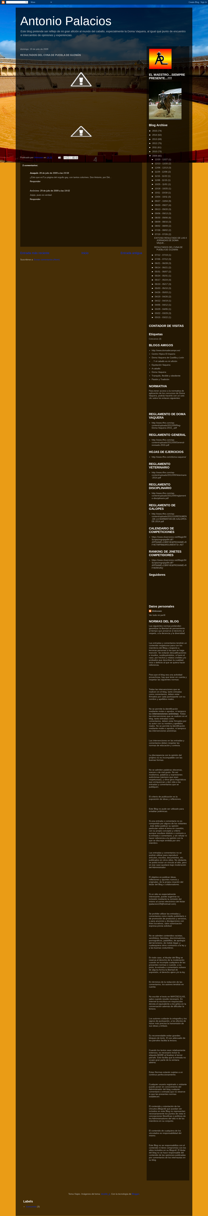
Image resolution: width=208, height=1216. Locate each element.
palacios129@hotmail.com (162, 904)
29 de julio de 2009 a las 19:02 (55, 190)
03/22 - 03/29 (161, 313)
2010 (155, 151)
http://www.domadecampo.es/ (166, 350)
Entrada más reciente (34, 253)
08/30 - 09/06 (161, 217)
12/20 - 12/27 (161, 159)
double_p (105, 1194)
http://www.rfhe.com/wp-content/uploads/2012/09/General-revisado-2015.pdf (168, 442)
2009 (155, 156)
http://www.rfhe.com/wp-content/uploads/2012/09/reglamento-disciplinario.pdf (169, 496)
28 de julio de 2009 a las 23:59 (54, 173)
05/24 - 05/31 (161, 275)
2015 (155, 131)
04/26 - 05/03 (161, 292)
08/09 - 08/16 (161, 222)
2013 (155, 139)
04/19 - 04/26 (161, 296)
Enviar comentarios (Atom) (47, 259)
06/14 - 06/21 (161, 267)
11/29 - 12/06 (161, 172)
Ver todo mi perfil (157, 615)
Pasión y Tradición (160, 379)
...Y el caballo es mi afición (164, 361)
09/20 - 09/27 (161, 205)
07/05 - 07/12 (161, 259)
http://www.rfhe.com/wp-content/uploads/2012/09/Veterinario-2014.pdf (169, 475)
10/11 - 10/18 (161, 192)
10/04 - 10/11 (161, 197)
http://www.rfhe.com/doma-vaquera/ (169, 457)
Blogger (135, 1194)
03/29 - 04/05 (161, 309)
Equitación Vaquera (161, 365)
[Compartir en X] (70, 157)
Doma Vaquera (159, 372)
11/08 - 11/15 (161, 180)
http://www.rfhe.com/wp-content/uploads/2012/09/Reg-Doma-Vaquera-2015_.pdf (166, 425)
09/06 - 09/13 (161, 213)
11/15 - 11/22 (161, 176)
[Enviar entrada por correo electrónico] (59, 157)
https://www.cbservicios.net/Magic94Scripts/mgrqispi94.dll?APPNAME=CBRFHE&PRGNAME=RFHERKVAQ (169, 564)
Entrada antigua (131, 253)
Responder (35, 181)
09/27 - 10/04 (161, 201)
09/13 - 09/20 (161, 209)
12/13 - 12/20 (161, 163)
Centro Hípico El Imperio (163, 354)
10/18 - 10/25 (161, 188)
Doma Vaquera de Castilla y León (168, 357)
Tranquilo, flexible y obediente (166, 375)
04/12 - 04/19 (161, 300)
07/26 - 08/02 (161, 230)
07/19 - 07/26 (161, 234)
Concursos (153, 339)
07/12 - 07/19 (161, 255)
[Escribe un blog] (67, 157)
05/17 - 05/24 (161, 280)
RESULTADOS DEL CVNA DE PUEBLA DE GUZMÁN (168, 248)
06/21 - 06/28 (161, 263)
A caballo (156, 368)
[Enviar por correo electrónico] (65, 157)
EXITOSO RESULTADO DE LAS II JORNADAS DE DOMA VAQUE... (170, 240)
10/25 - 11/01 (161, 184)
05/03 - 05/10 (161, 288)
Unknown (157, 611)
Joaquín (34, 173)
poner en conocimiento (167, 1087)
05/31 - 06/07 (161, 271)
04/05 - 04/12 (161, 305)
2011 (154, 147)
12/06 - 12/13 (161, 167)
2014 (155, 135)
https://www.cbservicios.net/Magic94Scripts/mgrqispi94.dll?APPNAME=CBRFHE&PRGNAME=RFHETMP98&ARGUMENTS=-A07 (169, 541)
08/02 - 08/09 (161, 226)
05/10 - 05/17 (161, 284)
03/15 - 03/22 (161, 317)
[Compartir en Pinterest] (76, 157)
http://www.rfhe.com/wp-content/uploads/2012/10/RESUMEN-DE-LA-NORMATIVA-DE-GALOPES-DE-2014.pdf (169, 518)
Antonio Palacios (65, 21)
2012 (155, 143)
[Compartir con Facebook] (73, 157)
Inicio (84, 253)
